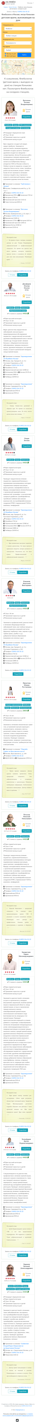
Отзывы (12, 275)
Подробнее (27, 116)
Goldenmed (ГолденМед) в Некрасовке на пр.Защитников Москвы (16, 1346)
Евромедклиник (26, 384)
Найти (24, 55)
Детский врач (11, 56)
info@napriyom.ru (20, 1409)
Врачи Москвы (13, 7)
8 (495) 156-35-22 (17, 193)
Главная (6, 7)
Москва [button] (30, 3)
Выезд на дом (11, 54)
